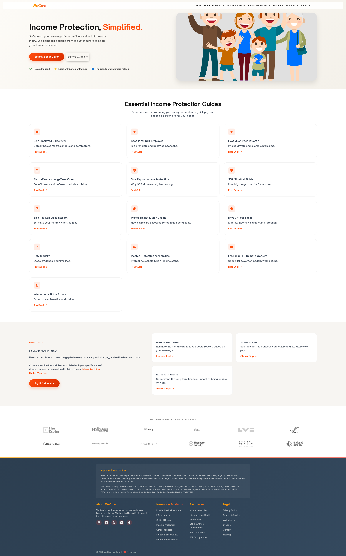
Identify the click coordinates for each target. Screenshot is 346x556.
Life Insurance (234, 5)
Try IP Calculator (44, 383)
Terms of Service (231, 515)
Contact (227, 530)
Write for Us (229, 520)
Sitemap (227, 534)
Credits (227, 525)
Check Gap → (248, 355)
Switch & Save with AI (167, 534)
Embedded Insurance (284, 5)
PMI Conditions (197, 532)
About (304, 5)
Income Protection (257, 5)
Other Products (164, 530)
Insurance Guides (198, 510)
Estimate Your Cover (47, 56)
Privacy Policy (230, 510)
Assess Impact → (166, 388)
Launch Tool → (165, 355)
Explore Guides (76, 56)
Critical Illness (163, 520)
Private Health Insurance (168, 510)
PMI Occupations (198, 537)
